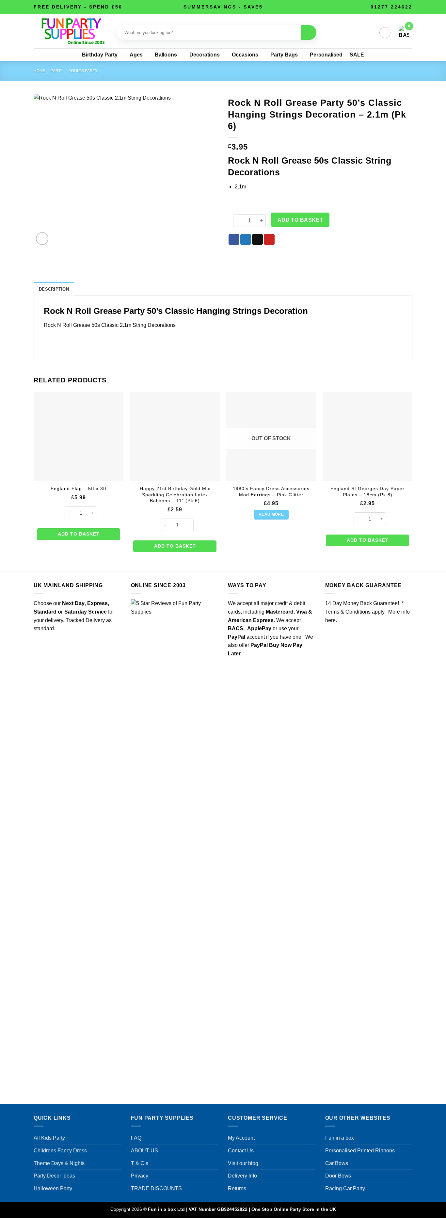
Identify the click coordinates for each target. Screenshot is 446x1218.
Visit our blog (243, 1163)
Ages (136, 54)
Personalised (326, 54)
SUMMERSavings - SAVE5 (223, 6)
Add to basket (300, 220)
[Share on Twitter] (245, 239)
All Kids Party (49, 1138)
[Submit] (308, 32)
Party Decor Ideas (54, 1175)
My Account (241, 1138)
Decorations (204, 54)
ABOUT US (144, 1150)
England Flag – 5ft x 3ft (78, 488)
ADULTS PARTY (83, 71)
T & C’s (139, 1163)
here (330, 620)
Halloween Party (53, 1188)
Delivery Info (242, 1175)
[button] (384, 32)
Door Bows (338, 1175)
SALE (357, 54)
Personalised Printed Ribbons (360, 1150)
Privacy (139, 1175)
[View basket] (404, 33)
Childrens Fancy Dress (60, 1150)
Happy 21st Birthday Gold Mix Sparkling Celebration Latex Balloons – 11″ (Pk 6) (175, 494)
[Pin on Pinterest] (269, 239)
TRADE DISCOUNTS (156, 1188)
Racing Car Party (345, 1188)
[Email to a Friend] (257, 239)
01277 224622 (391, 6)
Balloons (166, 54)
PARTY (57, 71)
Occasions (245, 54)
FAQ (136, 1138)
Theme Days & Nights (59, 1163)
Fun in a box (339, 1138)
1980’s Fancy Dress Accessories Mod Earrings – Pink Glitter (271, 491)
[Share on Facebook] (234, 239)
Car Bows (336, 1163)
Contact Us (241, 1150)
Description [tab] (54, 289)
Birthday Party (100, 54)
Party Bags (284, 54)
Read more (271, 514)
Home (39, 71)
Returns (237, 1188)
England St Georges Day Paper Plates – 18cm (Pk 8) (367, 491)
